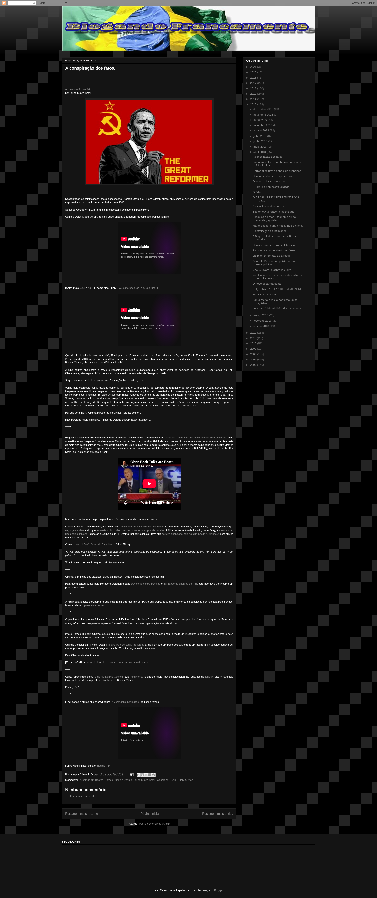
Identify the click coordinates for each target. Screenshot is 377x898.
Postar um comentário (82, 796)
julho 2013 (260, 136)
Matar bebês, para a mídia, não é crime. (278, 225)
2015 (253, 93)
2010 (253, 343)
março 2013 (261, 315)
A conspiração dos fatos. (79, 89)
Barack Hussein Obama (118, 779)
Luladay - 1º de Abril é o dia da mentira (277, 308)
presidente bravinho (95, 605)
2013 (253, 104)
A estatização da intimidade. (270, 230)
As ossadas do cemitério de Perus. (274, 250)
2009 (253, 348)
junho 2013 (260, 141)
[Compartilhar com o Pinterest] (154, 775)
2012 (253, 332)
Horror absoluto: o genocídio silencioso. (277, 170)
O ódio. (257, 192)
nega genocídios (74, 530)
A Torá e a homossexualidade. (271, 186)
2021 (253, 66)
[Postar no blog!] (142, 775)
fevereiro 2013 (262, 320)
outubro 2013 (262, 119)
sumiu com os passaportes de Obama (141, 526)
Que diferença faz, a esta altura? (137, 287)
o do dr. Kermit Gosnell (109, 676)
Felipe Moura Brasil (145, 779)
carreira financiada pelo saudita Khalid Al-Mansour (190, 533)
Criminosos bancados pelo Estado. (274, 176)
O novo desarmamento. (267, 283)
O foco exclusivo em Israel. (269, 181)
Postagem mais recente (81, 813)
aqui (82, 287)
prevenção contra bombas (145, 583)
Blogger (218, 890)
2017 (253, 82)
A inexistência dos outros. (268, 206)
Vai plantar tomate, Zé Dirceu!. (272, 255)
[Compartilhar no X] (146, 775)
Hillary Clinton (185, 779)
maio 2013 (260, 146)
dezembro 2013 (263, 109)
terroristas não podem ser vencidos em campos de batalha (130, 530)
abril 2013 (260, 152)
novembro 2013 (263, 114)
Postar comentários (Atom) (154, 823)
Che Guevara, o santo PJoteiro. (272, 269)
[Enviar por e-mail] (139, 775)
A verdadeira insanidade (125, 701)
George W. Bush (166, 779)
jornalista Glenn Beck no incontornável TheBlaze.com (195, 437)
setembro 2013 (263, 125)
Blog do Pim (103, 765)
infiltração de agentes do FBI (180, 583)
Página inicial (150, 813)
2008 (253, 354)
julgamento (137, 676)
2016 (253, 88)
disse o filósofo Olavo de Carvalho (92, 544)
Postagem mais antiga (217, 813)
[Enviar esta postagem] (131, 774)
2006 (253, 364)
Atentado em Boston (91, 779)
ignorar (209, 676)
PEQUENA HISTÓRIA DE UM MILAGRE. (278, 289)
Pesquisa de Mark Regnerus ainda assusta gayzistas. (274, 218)
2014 (253, 99)
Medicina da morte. (265, 294)
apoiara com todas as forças (127, 644)
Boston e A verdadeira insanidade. (274, 211)
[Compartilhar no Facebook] (150, 775)
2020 (253, 72)
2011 (253, 338)
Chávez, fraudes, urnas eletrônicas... (275, 245)
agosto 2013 (261, 130)
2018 (253, 77)
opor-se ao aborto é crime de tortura (129, 662)
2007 (253, 359)
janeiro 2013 (261, 325)
